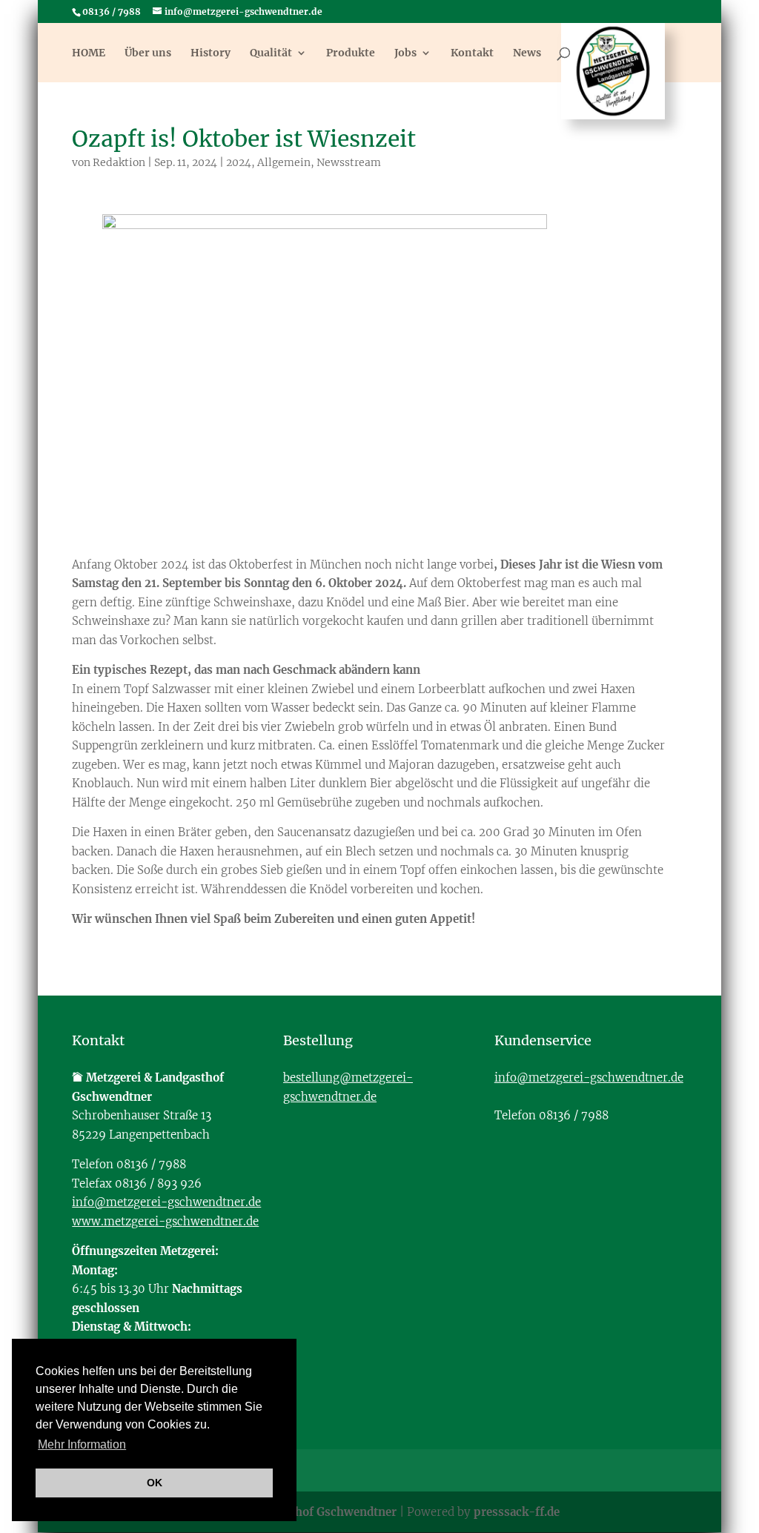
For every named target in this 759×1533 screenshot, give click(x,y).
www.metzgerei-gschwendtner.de (165, 1221)
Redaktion (119, 162)
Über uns (148, 53)
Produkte (350, 53)
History (210, 53)
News (527, 53)
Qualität (271, 53)
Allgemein (284, 162)
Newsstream (348, 162)
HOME (88, 53)
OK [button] (154, 1483)
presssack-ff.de (517, 1512)
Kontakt (472, 53)
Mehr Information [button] (82, 1444)
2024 (238, 162)
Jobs (405, 53)
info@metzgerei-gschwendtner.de (166, 1202)
